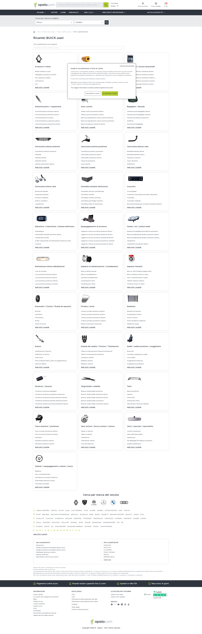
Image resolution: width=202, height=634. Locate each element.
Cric (36, 84)
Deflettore (131, 164)
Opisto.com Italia (117, 594)
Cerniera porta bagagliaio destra (138, 111)
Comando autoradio (42, 484)
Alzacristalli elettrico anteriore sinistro (140, 74)
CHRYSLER (109, 518)
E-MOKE (39, 526)
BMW (91, 514)
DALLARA (65, 522)
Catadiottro (131, 241)
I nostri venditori (39, 604)
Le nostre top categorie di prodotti (45, 597)
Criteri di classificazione (80, 609)
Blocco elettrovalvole (88, 271)
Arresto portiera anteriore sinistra (93, 314)
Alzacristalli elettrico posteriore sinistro (141, 81)
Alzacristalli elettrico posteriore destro (141, 78)
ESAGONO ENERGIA (75, 526)
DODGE (87, 522)
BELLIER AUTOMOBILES (60, 514)
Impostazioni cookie (92, 93)
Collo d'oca (39, 357)
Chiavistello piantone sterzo (45, 480)
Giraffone (130, 121)
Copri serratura (132, 161)
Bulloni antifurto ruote (42, 71)
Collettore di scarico (42, 354)
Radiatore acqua (133, 324)
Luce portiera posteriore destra (46, 281)
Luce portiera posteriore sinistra (46, 284)
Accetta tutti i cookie (110, 93)
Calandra (38, 154)
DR (118, 522)
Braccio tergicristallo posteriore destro (95, 404)
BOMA (97, 514)
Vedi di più (107, 559)
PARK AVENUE (109, 552)
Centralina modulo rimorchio (91, 197)
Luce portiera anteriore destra (46, 274)
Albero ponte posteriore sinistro (92, 114)
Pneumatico (39, 317)
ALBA (67, 510)
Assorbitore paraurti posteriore (92, 151)
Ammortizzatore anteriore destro (47, 111)
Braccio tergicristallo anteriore (92, 391)
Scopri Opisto (38, 594)
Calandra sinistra (41, 161)
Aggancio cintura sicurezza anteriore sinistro (97, 234)
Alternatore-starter (88, 440)
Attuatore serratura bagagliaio (46, 391)
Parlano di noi (38, 601)
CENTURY (107, 545)
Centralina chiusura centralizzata (92, 191)
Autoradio (130, 197)
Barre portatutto (133, 391)
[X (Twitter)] (115, 605)
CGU (73, 594)
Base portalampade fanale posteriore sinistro (143, 237)
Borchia (37, 311)
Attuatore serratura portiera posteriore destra (51, 404)
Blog (35, 599)
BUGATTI (129, 514)
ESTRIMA (88, 526)
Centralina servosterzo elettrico (46, 477)
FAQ (35, 608)
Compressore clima (88, 281)
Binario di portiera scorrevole (91, 324)
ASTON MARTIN (111, 510)
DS (122, 522)
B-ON (38, 514)
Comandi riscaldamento (89, 277)
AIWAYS (54, 510)
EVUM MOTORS (106, 526)
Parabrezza (131, 437)
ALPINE (92, 510)
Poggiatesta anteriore (135, 360)
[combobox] (82, 4)
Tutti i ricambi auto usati (45, 32)
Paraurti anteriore (42, 554)
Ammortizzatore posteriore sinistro (47, 124)
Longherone (39, 204)
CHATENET (87, 518)
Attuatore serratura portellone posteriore (50, 394)
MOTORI (54, 12)
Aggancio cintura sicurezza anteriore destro (96, 231)
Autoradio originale (134, 201)
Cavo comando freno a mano (137, 277)
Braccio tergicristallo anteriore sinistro (94, 397)
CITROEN (118, 518)
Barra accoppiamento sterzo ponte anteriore (97, 118)
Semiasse (38, 437)
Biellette (38, 471)
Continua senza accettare (127, 65)
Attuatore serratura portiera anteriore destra (51, 397)
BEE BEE (45, 514)
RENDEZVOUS (109, 557)
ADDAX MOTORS (42, 510)
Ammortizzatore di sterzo (44, 118)
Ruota (37, 321)
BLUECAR (84, 514)
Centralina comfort (87, 194)
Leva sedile (131, 357)
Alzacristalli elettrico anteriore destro (140, 71)
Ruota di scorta (40, 324)
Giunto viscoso (132, 317)
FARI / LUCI (88, 12)
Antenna (38, 244)
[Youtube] (118, 605)
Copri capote (85, 164)
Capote (129, 394)
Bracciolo (130, 351)
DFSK (81, 522)
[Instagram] (125, 605)
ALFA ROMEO (76, 510)
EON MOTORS (60, 526)
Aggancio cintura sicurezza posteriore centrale (97, 241)
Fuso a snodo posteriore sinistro (46, 434)
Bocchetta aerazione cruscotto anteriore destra (144, 204)
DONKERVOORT (109, 522)
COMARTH (128, 518)
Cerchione (38, 314)
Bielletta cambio (87, 360)
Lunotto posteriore (134, 431)
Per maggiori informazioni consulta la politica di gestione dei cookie (92, 87)
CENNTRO (77, 518)
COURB (136, 518)
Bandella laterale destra (135, 151)
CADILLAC (40, 518)
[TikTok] (128, 605)
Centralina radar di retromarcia (92, 204)
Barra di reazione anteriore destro (93, 124)
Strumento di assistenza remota (44, 613)
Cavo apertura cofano (42, 78)
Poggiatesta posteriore (135, 364)
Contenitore (39, 81)
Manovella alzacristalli (134, 434)
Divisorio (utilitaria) (41, 197)
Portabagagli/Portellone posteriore (139, 440)
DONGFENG (96, 522)
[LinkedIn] (122, 605)
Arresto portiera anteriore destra (92, 311)
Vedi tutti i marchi (40, 534)
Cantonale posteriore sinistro (91, 157)
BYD (142, 514)
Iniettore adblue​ (40, 364)
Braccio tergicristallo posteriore (92, 400)
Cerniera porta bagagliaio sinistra (138, 114)
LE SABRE (108, 550)
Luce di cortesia (40, 271)
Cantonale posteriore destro (91, 154)
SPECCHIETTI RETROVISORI (112, 12)
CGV (73, 597)
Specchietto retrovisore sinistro (47, 557)
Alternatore (85, 437)
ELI (52, 526)
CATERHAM (59, 518)
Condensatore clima (88, 284)
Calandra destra (40, 157)
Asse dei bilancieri (87, 444)
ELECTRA (107, 547)
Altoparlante (39, 231)
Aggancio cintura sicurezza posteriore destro (97, 244)
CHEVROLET (98, 518)
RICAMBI (40, 12)
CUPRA (143, 518)
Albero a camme (87, 431)
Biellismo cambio (87, 364)
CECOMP (68, 518)
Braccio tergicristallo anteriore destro (94, 394)
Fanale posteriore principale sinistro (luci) (50, 550)
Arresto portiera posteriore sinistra (93, 321)
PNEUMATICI (74, 12)
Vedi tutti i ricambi (42, 87)
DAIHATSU (56, 522)
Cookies (74, 604)
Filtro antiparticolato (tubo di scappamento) (51, 360)
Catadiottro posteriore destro (137, 244)
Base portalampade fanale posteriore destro (143, 234)
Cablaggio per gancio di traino (45, 74)
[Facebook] (112, 605)
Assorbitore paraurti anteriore (45, 151)
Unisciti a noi (37, 606)
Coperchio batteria (41, 194)
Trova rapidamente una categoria (45, 44)
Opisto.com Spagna (118, 597)
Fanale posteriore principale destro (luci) (50, 547)
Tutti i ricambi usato (64, 32)
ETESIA (96, 526)
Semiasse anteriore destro (44, 440)
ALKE (86, 510)
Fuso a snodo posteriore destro (46, 431)
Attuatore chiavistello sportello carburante (142, 194)
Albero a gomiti (86, 434)
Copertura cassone (134, 157)
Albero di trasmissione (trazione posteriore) (96, 351)
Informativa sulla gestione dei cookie (85, 601)
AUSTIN (127, 510)
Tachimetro (40, 545)
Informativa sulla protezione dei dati (84, 599)
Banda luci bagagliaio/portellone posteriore (142, 231)
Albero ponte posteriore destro (92, 111)
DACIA (38, 522)
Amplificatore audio (42, 237)
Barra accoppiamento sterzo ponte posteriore (97, 121)
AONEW (100, 510)
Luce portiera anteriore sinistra (46, 277)
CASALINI (49, 518)
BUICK (136, 514)
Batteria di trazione (134, 311)
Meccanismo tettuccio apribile (138, 404)
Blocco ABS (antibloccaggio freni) (139, 271)
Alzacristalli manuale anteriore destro (48, 234)
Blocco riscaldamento (88, 274)
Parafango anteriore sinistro (46, 552)
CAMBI (63, 12)
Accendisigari (132, 191)
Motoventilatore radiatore (136, 321)
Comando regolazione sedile (137, 354)
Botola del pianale (41, 191)
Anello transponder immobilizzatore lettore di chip (53, 241)
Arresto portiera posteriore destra (93, 317)
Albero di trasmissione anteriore (92, 354)
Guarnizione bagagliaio (135, 124)
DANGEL (74, 522)
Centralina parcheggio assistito (92, 201)
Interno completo (41, 201)
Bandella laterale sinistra (135, 154)
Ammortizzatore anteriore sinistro (47, 114)
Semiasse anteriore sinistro (44, 444)
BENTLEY (74, 514)
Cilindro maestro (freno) (135, 281)
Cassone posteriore (88, 161)
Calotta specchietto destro (44, 164)
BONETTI (105, 514)
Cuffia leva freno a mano (135, 284)
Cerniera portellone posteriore (138, 118)
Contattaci (37, 610)
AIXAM (61, 510)
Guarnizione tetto (133, 400)
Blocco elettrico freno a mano (137, 274)
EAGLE (46, 526)
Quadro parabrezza (134, 444)
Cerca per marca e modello (46, 18)
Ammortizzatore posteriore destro (47, 121)
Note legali (75, 607)
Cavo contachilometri (42, 474)
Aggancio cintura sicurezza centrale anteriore (97, 237)
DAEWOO (46, 522)
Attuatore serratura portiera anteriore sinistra (51, 400)
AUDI (120, 510)
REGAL (106, 554)
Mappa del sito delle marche (43, 615)
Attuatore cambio (87, 357)
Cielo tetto (131, 397)
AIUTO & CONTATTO (155, 12)
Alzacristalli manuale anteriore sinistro (140, 84)
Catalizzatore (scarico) (43, 351)
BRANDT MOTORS (117, 514)
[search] (105, 4)
